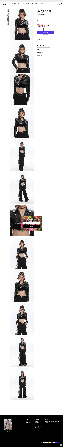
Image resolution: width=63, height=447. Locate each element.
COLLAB (42, 3)
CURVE (33, 3)
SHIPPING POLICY (37, 423)
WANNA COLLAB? (28, 422)
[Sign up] (58, 424)
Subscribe (31, 226)
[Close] (41, 217)
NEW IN (19, 3)
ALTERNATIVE (28, 3)
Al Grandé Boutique (7, 444)
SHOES (46, 3)
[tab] (39, 41)
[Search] (59, 4)
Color (37, 16)
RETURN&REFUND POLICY (38, 426)
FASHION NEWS (28, 423)
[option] (8, 10)
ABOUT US (27, 421)
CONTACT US (36, 421)
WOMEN (23, 3)
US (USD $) (51, 4)
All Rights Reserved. (12, 444)
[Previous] (8, 8)
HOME (12, 3)
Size (37, 20)
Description (38, 41)
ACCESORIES (37, 3)
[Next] (8, 26)
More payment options (45, 34)
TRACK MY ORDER (37, 427)
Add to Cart (48, 29)
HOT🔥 (15, 3)
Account (56, 4)
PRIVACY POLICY (37, 422)
